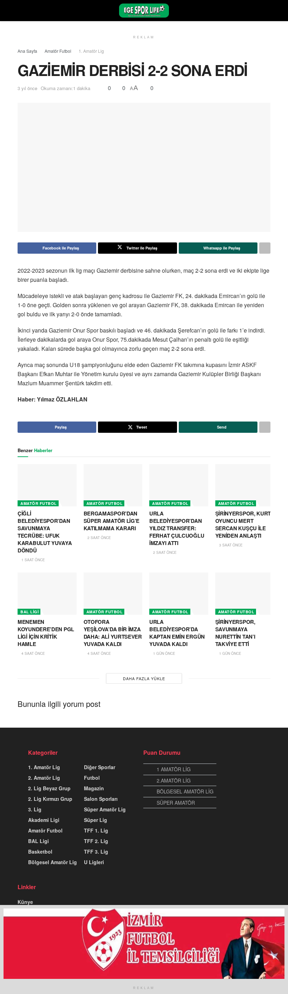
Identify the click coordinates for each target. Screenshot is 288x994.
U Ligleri (94, 862)
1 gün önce (163, 653)
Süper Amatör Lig (105, 809)
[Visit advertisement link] (144, 943)
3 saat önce (230, 545)
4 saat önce (32, 653)
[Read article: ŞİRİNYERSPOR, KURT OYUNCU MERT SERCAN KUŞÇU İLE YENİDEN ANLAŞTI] (244, 485)
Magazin (94, 788)
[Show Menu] (21, 10)
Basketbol (40, 851)
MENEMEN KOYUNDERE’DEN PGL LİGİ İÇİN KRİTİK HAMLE (46, 633)
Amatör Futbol (58, 51)
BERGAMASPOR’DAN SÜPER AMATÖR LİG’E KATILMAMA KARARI (112, 520)
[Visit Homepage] (144, 11)
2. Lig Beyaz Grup (49, 788)
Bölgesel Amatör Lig (52, 862)
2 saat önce (98, 537)
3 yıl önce (27, 88)
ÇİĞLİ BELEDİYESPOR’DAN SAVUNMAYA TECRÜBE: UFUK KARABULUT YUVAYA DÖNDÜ (45, 531)
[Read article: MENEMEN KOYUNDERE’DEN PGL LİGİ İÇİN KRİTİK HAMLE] (47, 593)
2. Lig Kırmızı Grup (50, 798)
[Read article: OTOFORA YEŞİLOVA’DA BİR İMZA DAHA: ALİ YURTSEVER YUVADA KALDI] (113, 593)
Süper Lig (95, 819)
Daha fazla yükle (144, 678)
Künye (25, 901)
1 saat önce (32, 559)
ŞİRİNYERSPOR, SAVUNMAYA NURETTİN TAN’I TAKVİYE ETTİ (235, 633)
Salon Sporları (101, 798)
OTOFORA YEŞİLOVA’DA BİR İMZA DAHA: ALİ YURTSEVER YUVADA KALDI (113, 633)
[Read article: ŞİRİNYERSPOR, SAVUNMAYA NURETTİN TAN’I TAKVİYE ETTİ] (244, 593)
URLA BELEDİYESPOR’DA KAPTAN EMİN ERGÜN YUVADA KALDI (177, 633)
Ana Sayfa (27, 51)
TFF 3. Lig (96, 851)
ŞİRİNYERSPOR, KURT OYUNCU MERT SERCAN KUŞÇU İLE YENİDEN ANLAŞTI (243, 524)
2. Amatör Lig (44, 777)
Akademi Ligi (43, 819)
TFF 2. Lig (96, 840)
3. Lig (34, 809)
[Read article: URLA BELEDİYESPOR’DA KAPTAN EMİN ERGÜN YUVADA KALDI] (178, 593)
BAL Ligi (29, 611)
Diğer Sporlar (99, 767)
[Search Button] (267, 10)
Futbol (92, 777)
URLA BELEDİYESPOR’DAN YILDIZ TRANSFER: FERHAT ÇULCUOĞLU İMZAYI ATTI (176, 528)
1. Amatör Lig (91, 51)
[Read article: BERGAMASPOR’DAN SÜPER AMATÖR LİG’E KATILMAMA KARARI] (113, 485)
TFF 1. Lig (96, 830)
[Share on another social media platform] (264, 248)
